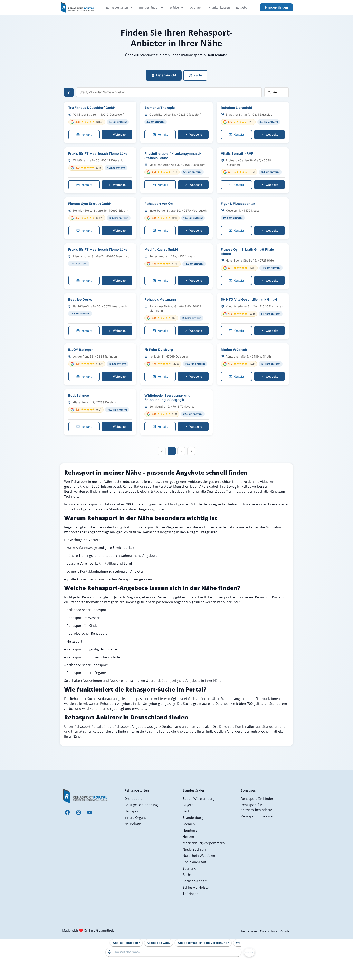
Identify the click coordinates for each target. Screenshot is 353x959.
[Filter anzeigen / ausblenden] (69, 92)
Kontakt (86, 134)
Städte (174, 7)
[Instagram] (78, 812)
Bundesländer (149, 7)
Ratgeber (242, 7)
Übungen (196, 7)
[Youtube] (90, 812)
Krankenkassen (219, 7)
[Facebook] (67, 812)
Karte (198, 75)
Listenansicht (166, 75)
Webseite (119, 134)
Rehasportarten (117, 7)
